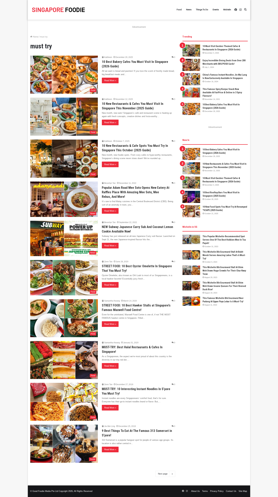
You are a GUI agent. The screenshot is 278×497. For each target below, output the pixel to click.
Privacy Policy (217, 491)
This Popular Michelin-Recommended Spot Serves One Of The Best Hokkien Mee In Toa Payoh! (224, 239)
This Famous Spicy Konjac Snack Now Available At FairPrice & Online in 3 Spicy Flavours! (222, 92)
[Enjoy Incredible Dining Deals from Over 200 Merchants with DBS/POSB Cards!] (191, 65)
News (188, 9)
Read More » (110, 80)
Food (179, 9)
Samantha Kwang (112, 301)
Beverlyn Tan (110, 183)
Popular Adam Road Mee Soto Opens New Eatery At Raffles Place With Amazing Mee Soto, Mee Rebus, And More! (135, 192)
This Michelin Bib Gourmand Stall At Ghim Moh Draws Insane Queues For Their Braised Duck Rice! (224, 286)
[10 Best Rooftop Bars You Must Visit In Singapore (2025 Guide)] (191, 197)
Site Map (243, 491)
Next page (162, 474)
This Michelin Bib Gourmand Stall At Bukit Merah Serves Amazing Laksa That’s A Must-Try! (224, 255)
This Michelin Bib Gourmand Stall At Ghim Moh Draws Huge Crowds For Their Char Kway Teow (224, 270)
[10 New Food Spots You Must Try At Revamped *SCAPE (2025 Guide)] (191, 211)
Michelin (227, 9)
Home (35, 37)
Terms (205, 491)
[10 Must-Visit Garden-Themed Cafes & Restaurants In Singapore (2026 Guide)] (191, 51)
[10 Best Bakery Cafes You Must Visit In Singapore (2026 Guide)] (191, 109)
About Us (195, 491)
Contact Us (231, 491)
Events (216, 9)
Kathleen (108, 57)
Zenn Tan (108, 261)
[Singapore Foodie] (58, 9)
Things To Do (202, 9)
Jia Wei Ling (109, 426)
